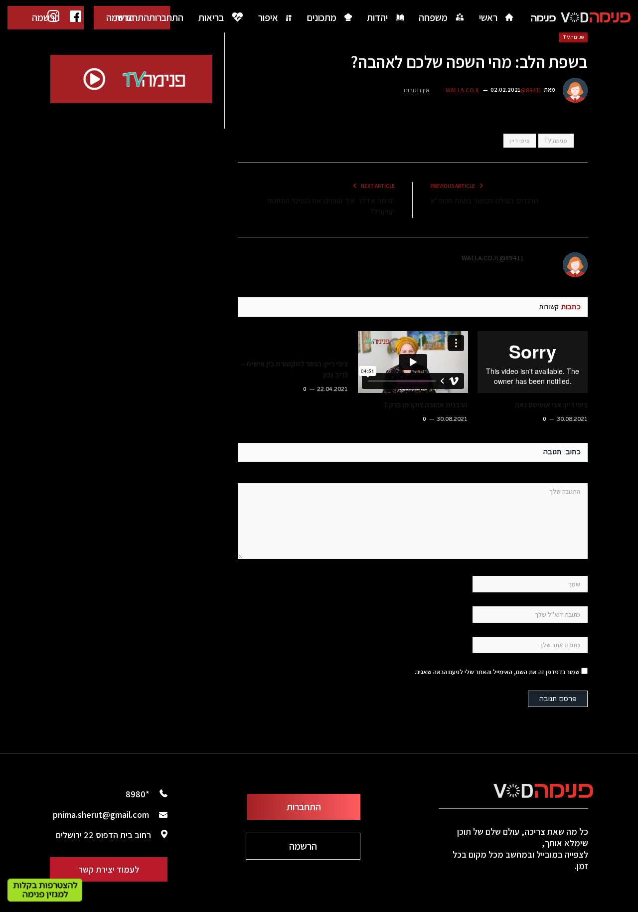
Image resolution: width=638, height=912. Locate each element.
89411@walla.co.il (493, 257)
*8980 (138, 794)
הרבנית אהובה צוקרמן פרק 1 (426, 404)
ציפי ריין (519, 140)
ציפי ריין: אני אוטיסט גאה (551, 404)
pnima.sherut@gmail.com (101, 814)
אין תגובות (416, 90)
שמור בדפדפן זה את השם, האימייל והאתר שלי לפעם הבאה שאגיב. (497, 672)
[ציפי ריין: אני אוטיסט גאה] (533, 362)
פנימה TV (555, 140)
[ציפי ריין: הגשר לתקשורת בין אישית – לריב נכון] (293, 341)
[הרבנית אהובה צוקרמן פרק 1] (413, 362)
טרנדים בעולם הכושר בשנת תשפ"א (484, 200)
